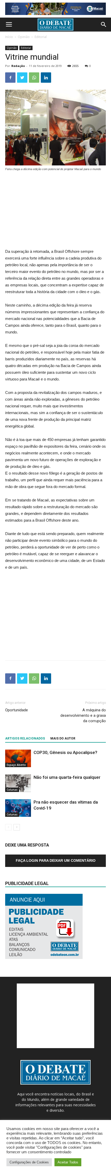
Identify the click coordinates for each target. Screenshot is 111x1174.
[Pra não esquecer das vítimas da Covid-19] (18, 808)
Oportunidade (16, 710)
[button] (104, 25)
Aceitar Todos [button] (68, 1162)
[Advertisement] (55, 210)
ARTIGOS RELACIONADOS (25, 738)
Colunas (12, 789)
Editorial (41, 37)
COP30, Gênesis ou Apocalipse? (65, 752)
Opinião (24, 37)
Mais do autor (62, 738)
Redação (18, 66)
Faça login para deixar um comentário (56, 860)
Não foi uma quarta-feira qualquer (67, 777)
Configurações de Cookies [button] (29, 1162)
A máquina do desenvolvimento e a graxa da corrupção (83, 715)
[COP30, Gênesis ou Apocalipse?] (18, 758)
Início (9, 37)
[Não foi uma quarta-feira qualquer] (18, 783)
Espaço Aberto (16, 765)
